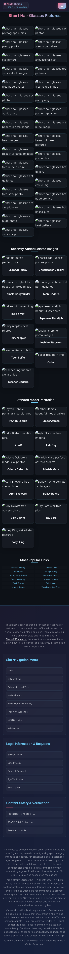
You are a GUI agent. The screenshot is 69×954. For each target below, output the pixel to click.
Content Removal (17, 771)
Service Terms (15, 754)
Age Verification (16, 779)
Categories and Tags (19, 687)
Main (10, 670)
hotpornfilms (14, 679)
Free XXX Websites (18, 712)
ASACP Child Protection (20, 822)
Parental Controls (17, 830)
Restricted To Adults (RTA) (22, 814)
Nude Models (15, 695)
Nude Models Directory (20, 703)
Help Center (14, 787)
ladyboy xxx (14, 728)
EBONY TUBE (15, 720)
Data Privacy (14, 763)
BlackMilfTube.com (16, 639)
